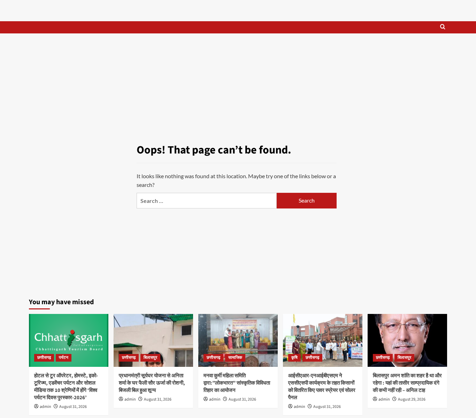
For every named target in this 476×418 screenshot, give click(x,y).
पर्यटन (63, 358)
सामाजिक (235, 358)
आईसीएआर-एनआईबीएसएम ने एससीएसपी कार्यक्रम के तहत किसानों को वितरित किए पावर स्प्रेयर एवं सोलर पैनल (321, 386)
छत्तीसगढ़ (44, 358)
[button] (442, 27)
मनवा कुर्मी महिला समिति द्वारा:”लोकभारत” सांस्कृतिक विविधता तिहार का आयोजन (237, 383)
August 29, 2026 (411, 399)
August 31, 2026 (73, 407)
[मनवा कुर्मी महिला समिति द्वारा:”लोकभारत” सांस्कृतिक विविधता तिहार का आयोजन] (238, 340)
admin (45, 407)
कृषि (294, 358)
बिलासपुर (150, 358)
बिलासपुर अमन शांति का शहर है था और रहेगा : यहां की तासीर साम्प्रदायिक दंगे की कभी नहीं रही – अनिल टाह (407, 383)
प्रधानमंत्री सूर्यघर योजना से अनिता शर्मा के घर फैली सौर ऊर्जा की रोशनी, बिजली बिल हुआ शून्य (152, 383)
